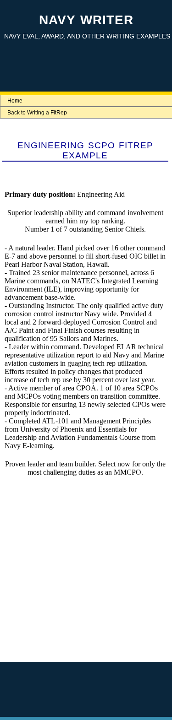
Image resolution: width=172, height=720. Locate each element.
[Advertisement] (85, 578)
